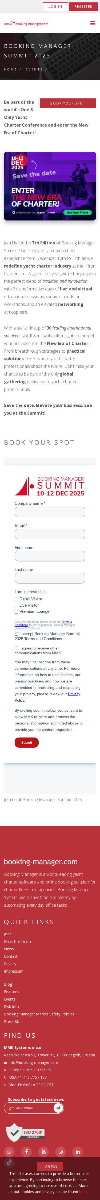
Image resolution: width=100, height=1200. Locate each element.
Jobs (7, 933)
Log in (55, 6)
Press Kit (11, 1021)
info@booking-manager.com (33, 1062)
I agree (50, 1166)
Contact (11, 956)
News (9, 948)
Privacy (10, 963)
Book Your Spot (68, 103)
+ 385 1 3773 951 (38, 1069)
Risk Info (11, 1006)
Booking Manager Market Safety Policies (39, 1013)
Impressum (13, 971)
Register (84, 6)
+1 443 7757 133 (32, 1077)
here (83, 1191)
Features (11, 991)
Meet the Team (17, 941)
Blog (8, 984)
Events (34, 69)
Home (11, 69)
